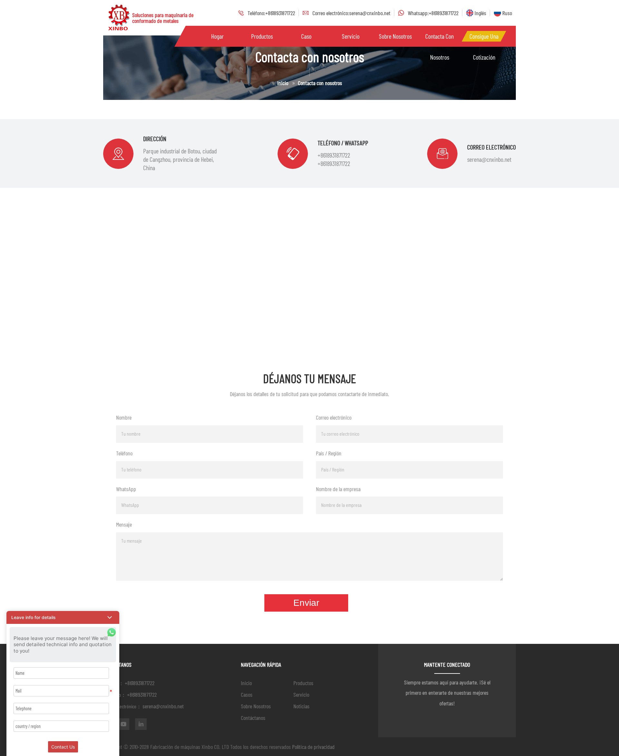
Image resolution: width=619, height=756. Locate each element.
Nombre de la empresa (338, 488)
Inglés (479, 12)
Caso (306, 36)
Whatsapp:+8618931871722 (433, 12)
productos (262, 36)
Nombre (124, 417)
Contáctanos (253, 717)
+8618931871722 (334, 155)
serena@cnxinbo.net (489, 159)
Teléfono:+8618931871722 (271, 12)
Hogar (217, 36)
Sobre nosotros (395, 36)
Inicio (282, 83)
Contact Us (63, 747)
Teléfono (124, 453)
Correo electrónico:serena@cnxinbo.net (351, 12)
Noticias (301, 706)
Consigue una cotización (483, 39)
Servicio (350, 36)
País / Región (328, 453)
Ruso (506, 12)
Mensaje (124, 524)
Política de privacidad (313, 746)
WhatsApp (126, 488)
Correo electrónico (333, 417)
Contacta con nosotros (439, 39)
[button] (62, 617)
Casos (246, 694)
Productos (303, 682)
